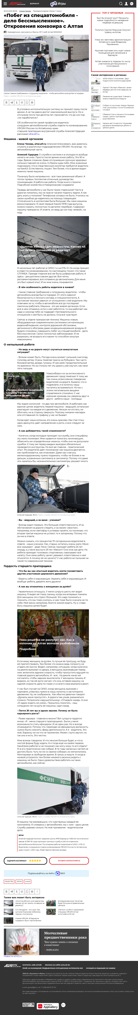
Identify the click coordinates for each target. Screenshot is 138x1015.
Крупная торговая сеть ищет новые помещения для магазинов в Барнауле (112, 52)
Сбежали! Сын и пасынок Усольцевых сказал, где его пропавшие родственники (118, 116)
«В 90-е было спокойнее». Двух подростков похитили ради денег (117, 80)
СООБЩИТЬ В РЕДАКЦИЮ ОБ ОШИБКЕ (100, 968)
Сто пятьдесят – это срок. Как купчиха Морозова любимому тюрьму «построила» (28, 912)
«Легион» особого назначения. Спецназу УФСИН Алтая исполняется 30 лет (71, 912)
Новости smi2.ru (13, 956)
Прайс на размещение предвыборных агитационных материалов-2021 (53, 968)
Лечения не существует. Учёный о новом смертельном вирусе (117, 97)
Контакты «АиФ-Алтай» (32, 965)
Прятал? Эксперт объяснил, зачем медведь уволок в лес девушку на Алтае (117, 90)
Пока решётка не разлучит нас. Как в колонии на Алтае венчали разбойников (49, 641)
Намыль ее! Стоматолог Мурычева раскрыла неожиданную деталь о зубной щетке (117, 125)
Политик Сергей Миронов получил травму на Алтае (112, 31)
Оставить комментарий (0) (69, 861)
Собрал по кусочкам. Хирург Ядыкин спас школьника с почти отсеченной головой (118, 107)
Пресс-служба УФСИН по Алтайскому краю (56, 515)
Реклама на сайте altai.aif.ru (57, 965)
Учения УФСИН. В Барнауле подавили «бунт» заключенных (28, 919)
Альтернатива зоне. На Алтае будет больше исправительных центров (71, 903)
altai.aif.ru (34, 134)
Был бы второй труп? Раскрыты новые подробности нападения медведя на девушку (113, 20)
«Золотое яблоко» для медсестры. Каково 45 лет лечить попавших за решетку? (52, 248)
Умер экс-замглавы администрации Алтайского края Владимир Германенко (113, 42)
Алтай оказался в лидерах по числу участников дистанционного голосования (112, 63)
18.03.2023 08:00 (10, 11)
